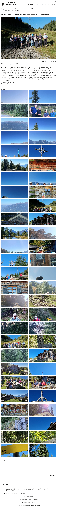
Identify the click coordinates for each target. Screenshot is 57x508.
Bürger (30, 4)
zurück (3, 461)
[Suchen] (55, 2)
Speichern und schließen (28, 502)
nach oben (52, 475)
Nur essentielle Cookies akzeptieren (28, 499)
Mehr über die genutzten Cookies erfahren (28, 505)
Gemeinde (38, 4)
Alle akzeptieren (28, 496)
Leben (53, 4)
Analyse (23, 493)
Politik (46, 4)
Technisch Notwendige (11, 493)
